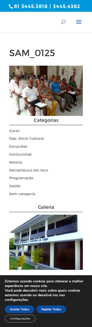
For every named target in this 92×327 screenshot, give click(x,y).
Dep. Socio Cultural (26, 138)
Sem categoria (22, 194)
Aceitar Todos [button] (19, 309)
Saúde (14, 186)
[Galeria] (46, 268)
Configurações (20, 318)
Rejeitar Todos (51, 309)
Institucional (20, 154)
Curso (14, 130)
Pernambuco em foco (28, 170)
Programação (21, 178)
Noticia (15, 162)
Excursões (18, 146)
